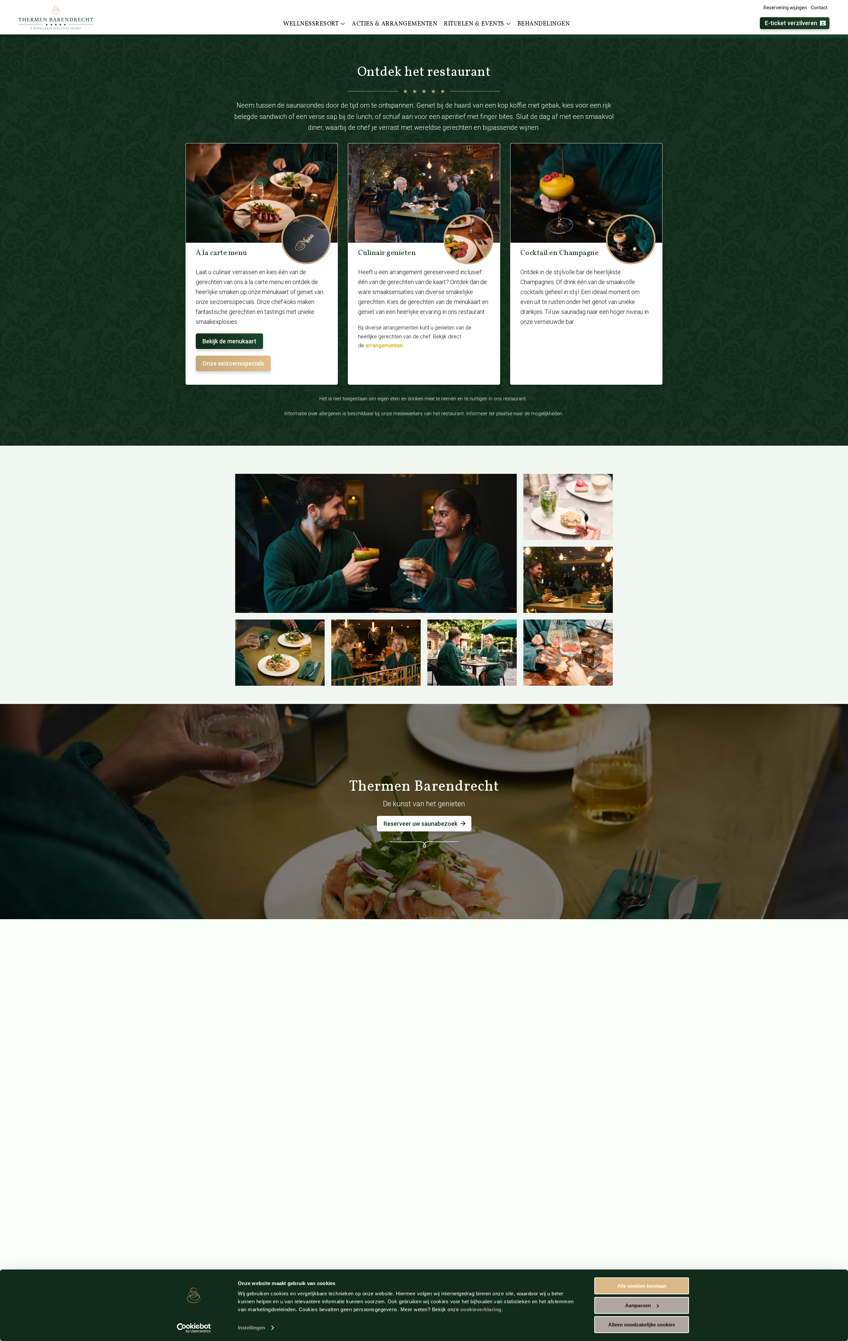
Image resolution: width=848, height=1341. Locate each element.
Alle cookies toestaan (641, 1286)
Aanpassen (638, 1305)
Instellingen (251, 1327)
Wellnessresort (311, 24)
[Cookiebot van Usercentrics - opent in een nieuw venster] (194, 1328)
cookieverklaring (481, 1309)
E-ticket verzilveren (791, 23)
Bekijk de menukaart (229, 341)
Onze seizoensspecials (233, 363)
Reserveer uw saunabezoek (420, 823)
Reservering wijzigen (785, 7)
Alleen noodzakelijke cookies (641, 1324)
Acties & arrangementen (394, 24)
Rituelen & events (474, 24)
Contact (819, 7)
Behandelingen (543, 24)
